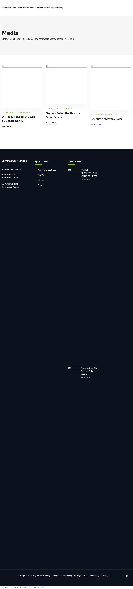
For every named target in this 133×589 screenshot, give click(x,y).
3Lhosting (103, 575)
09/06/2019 (85, 180)
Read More (7, 126)
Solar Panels (23, 112)
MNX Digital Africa (80, 575)
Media (41, 180)
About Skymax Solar (47, 170)
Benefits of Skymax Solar (106, 119)
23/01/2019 (85, 378)
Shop (40, 185)
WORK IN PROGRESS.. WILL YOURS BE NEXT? (89, 173)
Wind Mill (110, 114)
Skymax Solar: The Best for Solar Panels (89, 371)
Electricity (66, 109)
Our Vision (42, 175)
